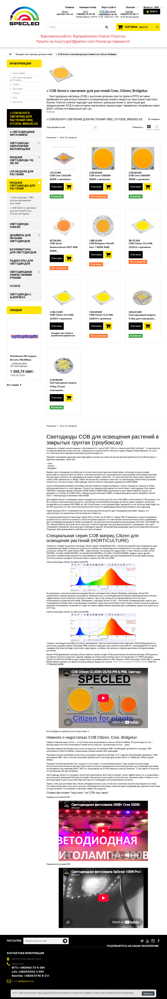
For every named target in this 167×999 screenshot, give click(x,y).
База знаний (18, 73)
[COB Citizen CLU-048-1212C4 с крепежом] (143, 223)
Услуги (15, 84)
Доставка (17, 89)
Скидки (16, 310)
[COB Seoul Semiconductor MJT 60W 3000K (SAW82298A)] (64, 223)
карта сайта (109, 7)
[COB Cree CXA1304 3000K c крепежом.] (64, 155)
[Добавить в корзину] (69, 186)
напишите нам (87, 7)
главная (69, 7)
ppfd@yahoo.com (26, 981)
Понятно (148, 993)
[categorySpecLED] (24, 16)
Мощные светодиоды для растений (34, 54)
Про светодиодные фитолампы (21, 78)
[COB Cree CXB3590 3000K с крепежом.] (103, 155)
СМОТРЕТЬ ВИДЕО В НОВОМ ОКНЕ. (130, 662)
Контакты (17, 102)
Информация (20, 63)
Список (156, 130)
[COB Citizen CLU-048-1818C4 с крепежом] (103, 294)
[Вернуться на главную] (10, 54)
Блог (14, 97)
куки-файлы (44, 993)
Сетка (149, 130)
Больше (50, 112)
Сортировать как (55, 127)
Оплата (16, 93)
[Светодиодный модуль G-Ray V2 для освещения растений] (64, 362)
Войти (153, 11)
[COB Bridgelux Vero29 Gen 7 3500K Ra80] (103, 223)
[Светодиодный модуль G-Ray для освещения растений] (143, 294)
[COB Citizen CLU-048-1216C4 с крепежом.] (64, 294)
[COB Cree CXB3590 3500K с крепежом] (143, 155)
